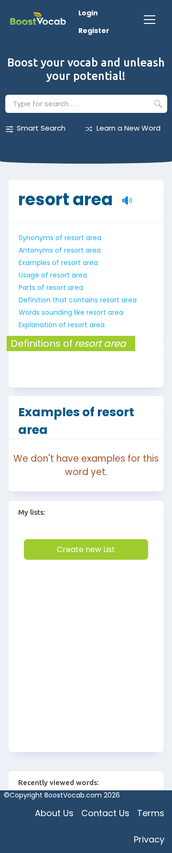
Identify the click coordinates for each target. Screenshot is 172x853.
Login (88, 13)
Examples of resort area (58, 262)
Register (93, 30)
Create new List (86, 549)
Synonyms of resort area (60, 238)
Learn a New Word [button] (129, 128)
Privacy (149, 839)
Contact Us (105, 813)
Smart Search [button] (41, 128)
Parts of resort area (51, 287)
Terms (150, 813)
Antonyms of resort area (60, 250)
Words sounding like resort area (71, 312)
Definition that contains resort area (78, 300)
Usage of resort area (53, 275)
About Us (54, 813)
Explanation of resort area (62, 325)
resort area (65, 194)
